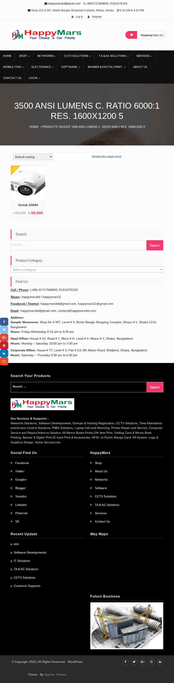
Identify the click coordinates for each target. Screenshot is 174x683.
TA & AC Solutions (112, 55)
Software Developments (30, 552)
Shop (23, 55)
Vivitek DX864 (28, 205)
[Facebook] (4, 322)
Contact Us (12, 78)
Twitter (19, 471)
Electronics (41, 66)
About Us (140, 66)
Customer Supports (27, 586)
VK (17, 521)
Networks (45, 55)
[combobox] (87, 269)
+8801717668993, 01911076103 (107, 3)
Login (33, 78)
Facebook (22, 463)
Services (142, 55)
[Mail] (4, 361)
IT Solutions (22, 560)
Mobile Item (12, 66)
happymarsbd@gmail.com (63, 3)
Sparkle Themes (55, 674)
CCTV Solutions (76, 55)
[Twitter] (4, 330)
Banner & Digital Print (105, 66)
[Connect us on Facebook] (125, 662)
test (16, 544)
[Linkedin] (4, 353)
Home (7, 55)
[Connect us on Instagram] (151, 662)
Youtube (21, 496)
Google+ (21, 479)
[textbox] (87, 270)
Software (69, 66)
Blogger (20, 488)
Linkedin (21, 505)
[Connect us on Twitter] (134, 662)
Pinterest (21, 513)
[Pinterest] (4, 345)
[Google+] (4, 338)
